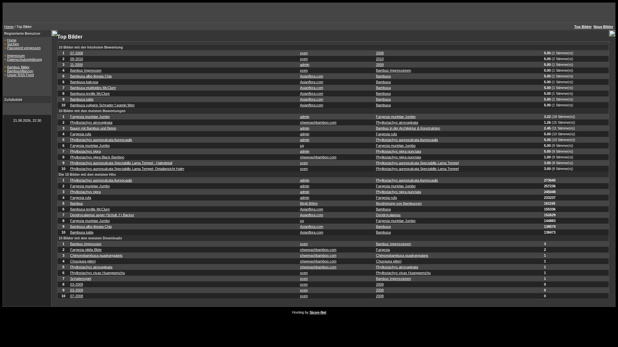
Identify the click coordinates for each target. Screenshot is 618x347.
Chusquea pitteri (83, 261)
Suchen (13, 44)
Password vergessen (24, 48)
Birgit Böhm (309, 203)
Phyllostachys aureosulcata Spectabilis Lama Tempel (417, 163)
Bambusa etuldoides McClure (93, 88)
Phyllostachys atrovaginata (91, 122)
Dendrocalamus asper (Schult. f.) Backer (102, 215)
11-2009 (76, 65)
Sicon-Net (318, 312)
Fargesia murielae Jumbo (90, 117)
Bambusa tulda (81, 99)
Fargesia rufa (80, 134)
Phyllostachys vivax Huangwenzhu (97, 273)
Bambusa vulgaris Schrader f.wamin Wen (102, 105)
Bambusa (383, 76)
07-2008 (76, 53)
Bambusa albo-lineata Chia (91, 76)
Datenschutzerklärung (24, 59)
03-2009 (76, 284)
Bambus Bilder (18, 67)
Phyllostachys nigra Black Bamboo (97, 157)
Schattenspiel (80, 278)
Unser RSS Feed (20, 75)
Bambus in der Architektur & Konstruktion (408, 128)
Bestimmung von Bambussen (399, 203)
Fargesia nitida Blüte (86, 250)
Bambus (76, 203)
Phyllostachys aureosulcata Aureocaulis (101, 140)
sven (304, 53)
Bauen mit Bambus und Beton (93, 128)
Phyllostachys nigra (85, 151)
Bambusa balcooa (84, 82)
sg (302, 145)
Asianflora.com (311, 76)
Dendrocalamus (388, 215)
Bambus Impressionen (393, 70)
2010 (380, 59)
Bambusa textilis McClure (90, 93)
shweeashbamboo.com (318, 122)
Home (9, 27)
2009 (380, 65)
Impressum (16, 56)
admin (304, 65)
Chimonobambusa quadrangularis (96, 255)
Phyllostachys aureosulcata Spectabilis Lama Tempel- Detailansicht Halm (127, 169)
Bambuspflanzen (20, 71)
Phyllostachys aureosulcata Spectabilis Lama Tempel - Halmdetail (121, 163)
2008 (380, 53)
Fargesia (383, 250)
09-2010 (76, 59)
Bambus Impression (85, 70)
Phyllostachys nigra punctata (398, 151)
